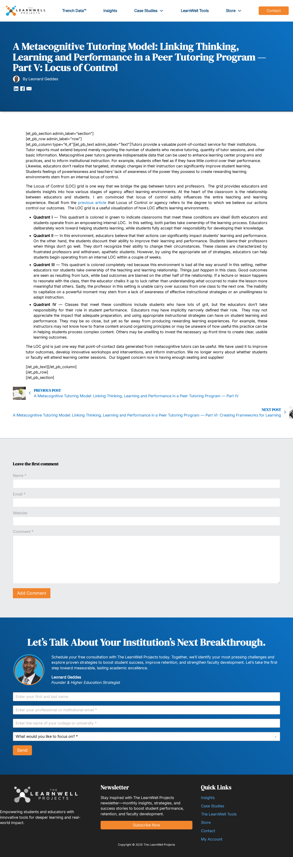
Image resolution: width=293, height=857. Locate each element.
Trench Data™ (74, 10)
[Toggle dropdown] (161, 11)
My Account (211, 839)
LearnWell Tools (195, 10)
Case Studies (145, 10)
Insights (110, 10)
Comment (23, 531)
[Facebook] (22, 88)
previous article (92, 202)
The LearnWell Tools (219, 814)
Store (231, 10)
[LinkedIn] (16, 88)
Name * (19, 475)
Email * (19, 494)
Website (20, 513)
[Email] (29, 88)
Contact (274, 10)
